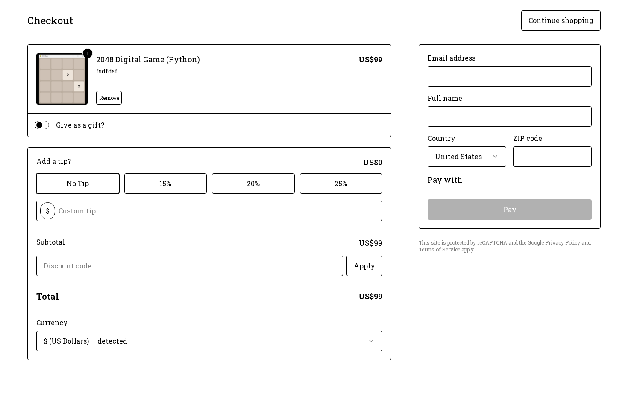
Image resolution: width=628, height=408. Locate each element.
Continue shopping (560, 20)
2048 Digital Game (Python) (148, 59)
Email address (451, 57)
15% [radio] (165, 183)
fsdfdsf (106, 71)
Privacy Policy (562, 242)
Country (441, 138)
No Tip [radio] (78, 183)
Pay (509, 209)
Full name (445, 97)
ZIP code (527, 138)
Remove (109, 97)
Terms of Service (439, 249)
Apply (364, 265)
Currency (52, 322)
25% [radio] (341, 183)
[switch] (42, 125)
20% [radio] (253, 183)
